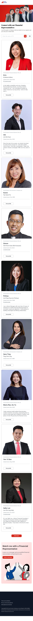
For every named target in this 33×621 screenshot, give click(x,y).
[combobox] (13, 36)
